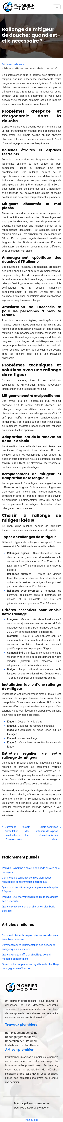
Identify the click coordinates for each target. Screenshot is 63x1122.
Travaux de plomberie (14, 64)
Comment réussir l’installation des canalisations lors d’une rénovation (17, 833)
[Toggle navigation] (57, 6)
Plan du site (31, 1119)
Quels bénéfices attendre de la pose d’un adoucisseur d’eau (47, 833)
